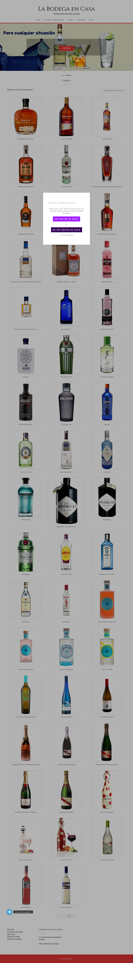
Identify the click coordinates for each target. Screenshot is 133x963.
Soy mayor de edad (66, 219)
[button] (9, 912)
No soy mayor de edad (66, 230)
